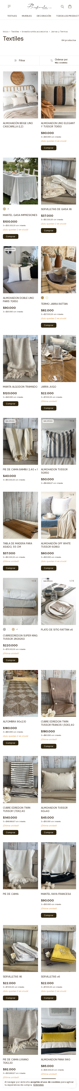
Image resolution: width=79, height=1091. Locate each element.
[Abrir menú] (9, 6)
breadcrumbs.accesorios (35, 31)
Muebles (27, 15)
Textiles (12, 15)
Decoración (44, 15)
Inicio (5, 31)
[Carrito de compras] (70, 6)
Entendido (38, 1085)
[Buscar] (62, 6)
